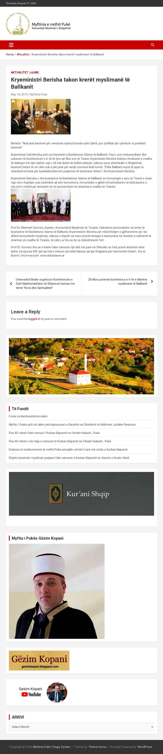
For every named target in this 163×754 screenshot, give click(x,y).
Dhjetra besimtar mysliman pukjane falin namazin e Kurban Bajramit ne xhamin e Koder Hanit (69, 458)
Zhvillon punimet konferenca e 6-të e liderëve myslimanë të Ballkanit (117, 281)
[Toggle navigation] (11, 44)
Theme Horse (97, 747)
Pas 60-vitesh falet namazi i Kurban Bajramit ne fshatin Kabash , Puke (54, 433)
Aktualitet (19, 72)
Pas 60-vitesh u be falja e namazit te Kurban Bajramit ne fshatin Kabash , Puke (60, 441)
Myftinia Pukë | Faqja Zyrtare (51, 747)
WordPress (145, 747)
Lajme (34, 72)
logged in (34, 319)
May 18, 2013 (19, 94)
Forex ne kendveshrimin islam (28, 416)
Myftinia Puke (38, 94)
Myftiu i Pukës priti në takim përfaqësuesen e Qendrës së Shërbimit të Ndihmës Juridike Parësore (72, 424)
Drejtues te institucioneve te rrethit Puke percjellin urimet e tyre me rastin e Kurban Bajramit (68, 449)
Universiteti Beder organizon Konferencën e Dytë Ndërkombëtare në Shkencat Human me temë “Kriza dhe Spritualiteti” (45, 284)
